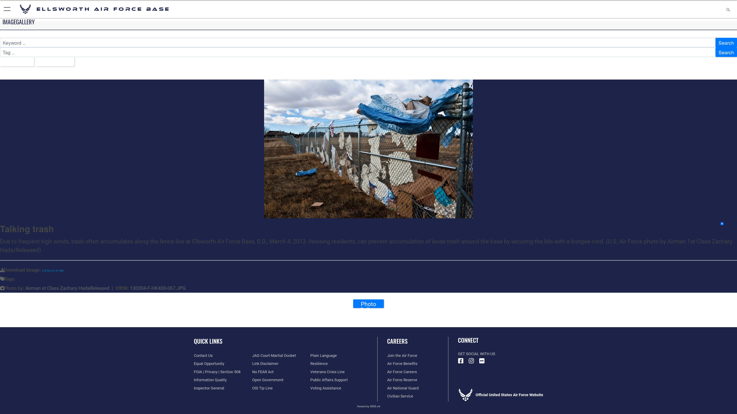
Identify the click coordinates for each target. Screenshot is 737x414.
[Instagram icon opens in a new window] (471, 361)
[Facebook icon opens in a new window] (461, 361)
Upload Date (53, 61)
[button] (6, 9)
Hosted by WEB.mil (368, 406)
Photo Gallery (368, 304)
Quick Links (208, 341)
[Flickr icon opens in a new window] (482, 361)
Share (730, 223)
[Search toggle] (728, 9)
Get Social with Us (476, 354)
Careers (397, 341)
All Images (15, 61)
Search (726, 42)
